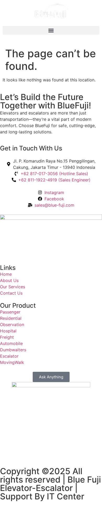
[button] (51, 30)
